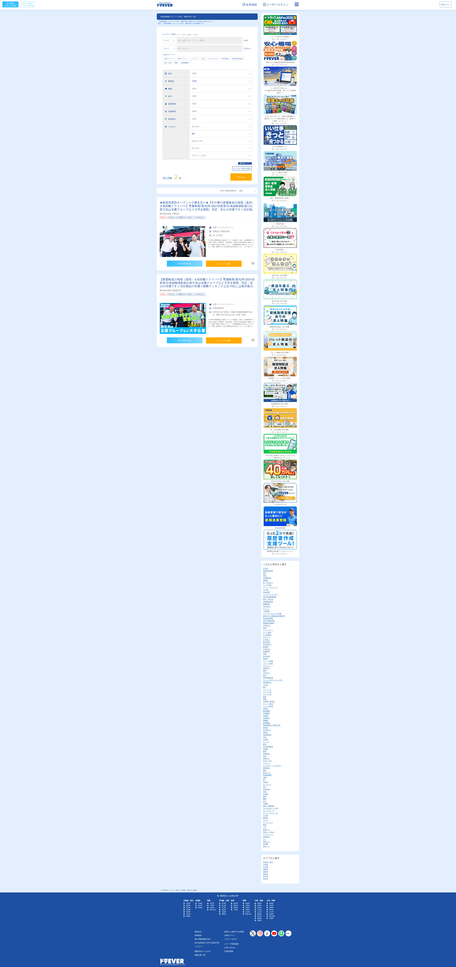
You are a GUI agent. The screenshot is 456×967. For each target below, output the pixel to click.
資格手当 (266, 668)
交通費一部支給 (269, 701)
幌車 (264, 825)
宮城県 (188, 910)
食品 (264, 675)
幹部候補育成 (268, 678)
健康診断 (266, 604)
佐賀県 (271, 905)
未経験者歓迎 (268, 571)
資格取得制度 (268, 602)
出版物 (265, 794)
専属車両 (266, 651)
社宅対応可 (267, 644)
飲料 (264, 697)
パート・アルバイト (270, 587)
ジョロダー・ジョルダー (272, 765)
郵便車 (265, 818)
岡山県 (259, 908)
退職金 (265, 580)
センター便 (267, 694)
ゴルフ (265, 820)
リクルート (199, 946)
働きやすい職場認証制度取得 (274, 616)
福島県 (265, 871)
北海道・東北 (268, 862)
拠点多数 (266, 642)
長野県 (224, 914)
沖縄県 (271, 918)
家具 (264, 744)
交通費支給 (267, 578)
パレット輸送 (268, 663)
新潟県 (224, 903)
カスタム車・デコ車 (270, 808)
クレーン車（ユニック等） (273, 680)
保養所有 (266, 837)
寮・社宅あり (268, 583)
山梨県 (224, 912)
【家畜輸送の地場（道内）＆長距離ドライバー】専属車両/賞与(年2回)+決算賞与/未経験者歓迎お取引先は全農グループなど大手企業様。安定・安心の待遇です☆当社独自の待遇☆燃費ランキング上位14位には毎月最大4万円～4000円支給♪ (207, 284)
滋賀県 (247, 903)
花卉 (264, 787)
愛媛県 (259, 918)
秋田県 (188, 912)
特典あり (266, 758)
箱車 (264, 628)
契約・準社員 (268, 599)
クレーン (266, 763)
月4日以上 (267, 730)
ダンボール (267, 784)
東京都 (212, 908)
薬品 (264, 770)
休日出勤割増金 (269, 621)
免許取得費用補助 (269, 597)
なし (264, 839)
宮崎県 (271, 914)
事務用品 (266, 754)
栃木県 (200, 905)
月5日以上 (267, 649)
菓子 (264, 687)
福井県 (224, 910)
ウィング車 (267, 692)
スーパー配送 (268, 704)
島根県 (259, 905)
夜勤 (176, 63)
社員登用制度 (268, 746)
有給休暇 (266, 592)
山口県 (259, 912)
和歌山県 (248, 914)
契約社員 (266, 789)
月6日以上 (267, 606)
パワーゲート (268, 630)
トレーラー (194, 59)
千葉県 (212, 905)
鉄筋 (264, 796)
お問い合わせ (229, 947)
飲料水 (265, 732)
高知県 (259, 920)
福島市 (265, 874)
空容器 (265, 782)
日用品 (265, 708)
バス (264, 827)
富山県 (224, 905)
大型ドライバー (169, 59)
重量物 (265, 720)
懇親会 (265, 659)
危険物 (265, 716)
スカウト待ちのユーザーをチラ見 (26, 4)
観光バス (266, 846)
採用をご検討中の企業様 (234, 931)
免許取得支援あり (238, 59)
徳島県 (259, 914)
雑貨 (264, 654)
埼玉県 (212, 903)
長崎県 (271, 908)
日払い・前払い (269, 832)
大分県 (271, 912)
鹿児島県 (272, 916)
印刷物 (265, 803)
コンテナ (266, 742)
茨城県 (200, 903)
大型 (203, 59)
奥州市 (265, 879)
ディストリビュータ (270, 813)
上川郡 (265, 867)
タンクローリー (213, 59)
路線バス (266, 830)
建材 (264, 670)
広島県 (259, 910)
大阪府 (247, 908)
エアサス (266, 637)
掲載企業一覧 (200, 955)
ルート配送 (267, 632)
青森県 (188, 905)
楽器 (264, 792)
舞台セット (267, 773)
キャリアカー (268, 822)
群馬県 (200, 908)
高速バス (266, 841)
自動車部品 (267, 735)
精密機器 (266, 713)
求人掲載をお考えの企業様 (10, 4)
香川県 (259, 916)
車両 (264, 756)
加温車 (265, 749)
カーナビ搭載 (268, 661)
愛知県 (236, 908)
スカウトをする (230, 939)
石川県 (224, 908)
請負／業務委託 (269, 806)
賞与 (264, 573)
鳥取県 (259, 903)
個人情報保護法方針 (203, 939)
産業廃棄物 (184, 63)
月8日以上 (267, 625)
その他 (265, 590)
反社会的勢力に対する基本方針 (207, 942)
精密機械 (266, 723)
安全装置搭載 (268, 618)
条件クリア (245, 163)
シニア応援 (267, 585)
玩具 (264, 737)
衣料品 (265, 727)
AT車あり (266, 640)
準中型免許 (225, 59)
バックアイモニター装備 (272, 613)
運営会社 (198, 931)
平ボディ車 (267, 761)
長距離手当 (267, 682)
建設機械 (266, 711)
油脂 (264, 777)
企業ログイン (446, 4)
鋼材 (264, 799)
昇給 (264, 575)
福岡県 (271, 903)
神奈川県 (213, 910)
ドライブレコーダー (270, 594)
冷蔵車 (265, 739)
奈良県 (247, 912)
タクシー (266, 609)
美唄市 (265, 869)
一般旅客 (266, 611)
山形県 (188, 914)
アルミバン (267, 666)
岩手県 (265, 876)
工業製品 (266, 718)
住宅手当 (266, 673)
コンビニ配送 (268, 706)
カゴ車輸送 (267, 635)
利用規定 (198, 935)
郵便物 (265, 647)
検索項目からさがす (203, 951)
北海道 (265, 864)
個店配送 (266, 768)
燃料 (264, 699)
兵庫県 (247, 910)
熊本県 (271, 910)
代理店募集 (228, 951)
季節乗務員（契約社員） (272, 725)
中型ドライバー (183, 59)
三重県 (236, 910)
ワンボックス (268, 834)
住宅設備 (266, 656)
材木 (264, 801)
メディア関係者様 (231, 944)
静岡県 (236, 905)
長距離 (265, 844)
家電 (264, 751)
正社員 (265, 568)
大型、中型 (167, 63)
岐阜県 (236, 903)
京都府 (247, 905)
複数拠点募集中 (269, 623)
